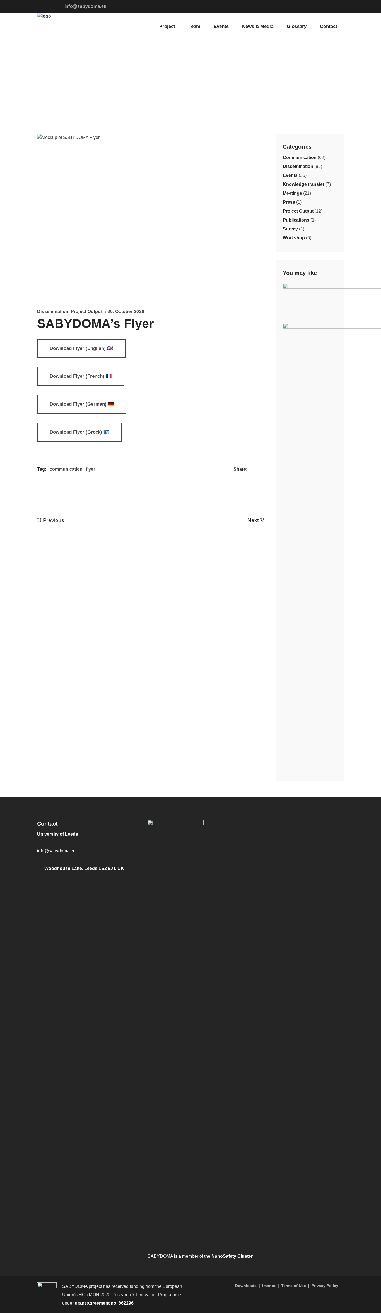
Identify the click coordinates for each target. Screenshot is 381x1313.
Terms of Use (293, 1285)
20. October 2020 (126, 311)
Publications (296, 220)
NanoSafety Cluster (232, 1256)
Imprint (269, 1285)
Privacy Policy (325, 1285)
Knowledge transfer (303, 184)
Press (289, 202)
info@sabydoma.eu (85, 6)
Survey (290, 229)
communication (66, 469)
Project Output (86, 311)
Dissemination (70, 73)
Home (43, 73)
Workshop (294, 237)
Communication (300, 157)
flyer (90, 469)
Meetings (292, 193)
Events (290, 175)
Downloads (246, 1285)
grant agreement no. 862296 (104, 1303)
